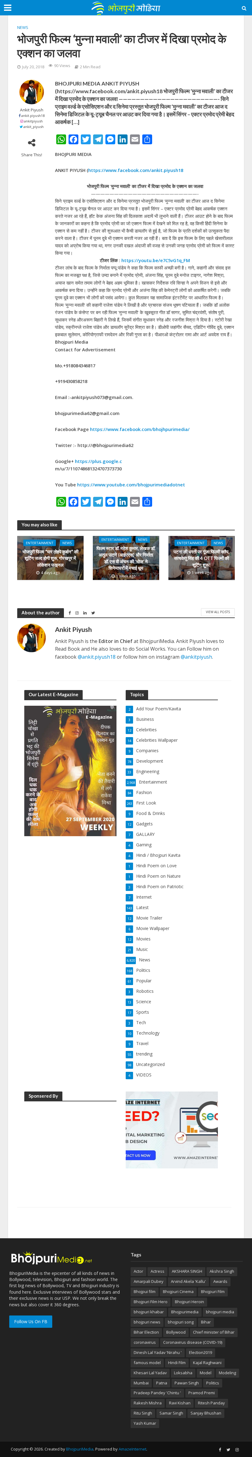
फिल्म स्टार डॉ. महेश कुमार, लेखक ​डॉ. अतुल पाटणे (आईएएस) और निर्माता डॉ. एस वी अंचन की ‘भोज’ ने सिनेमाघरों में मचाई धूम (126, 558)
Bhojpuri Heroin (189, 1301)
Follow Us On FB (30, 1321)
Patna (161, 1383)
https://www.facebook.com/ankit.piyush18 (135, 170)
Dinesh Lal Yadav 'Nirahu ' (158, 1352)
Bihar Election (146, 1332)
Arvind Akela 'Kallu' (188, 1281)
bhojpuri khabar (149, 1312)
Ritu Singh (143, 1413)
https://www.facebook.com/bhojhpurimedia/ (140, 429)
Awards (220, 1281)
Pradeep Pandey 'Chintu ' (157, 1392)
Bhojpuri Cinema (178, 1291)
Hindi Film (177, 1362)
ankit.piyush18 (33, 115)
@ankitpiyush (196, 656)
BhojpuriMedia (79, 1449)
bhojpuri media (220, 1312)
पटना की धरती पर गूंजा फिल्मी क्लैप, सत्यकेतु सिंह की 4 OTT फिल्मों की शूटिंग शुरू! (201, 558)
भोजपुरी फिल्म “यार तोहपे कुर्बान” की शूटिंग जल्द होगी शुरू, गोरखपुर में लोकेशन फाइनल (50, 558)
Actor (138, 1271)
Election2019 (200, 1352)
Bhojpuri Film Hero (150, 1301)
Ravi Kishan (180, 1403)
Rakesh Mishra (148, 1403)
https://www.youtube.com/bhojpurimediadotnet (131, 484)
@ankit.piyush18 (97, 656)
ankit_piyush (33, 126)
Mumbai (141, 1383)
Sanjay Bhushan (206, 1413)
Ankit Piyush (31, 110)
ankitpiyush (33, 121)
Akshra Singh (222, 1271)
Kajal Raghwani (207, 1362)
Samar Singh (171, 1413)
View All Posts (218, 612)
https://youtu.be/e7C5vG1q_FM (155, 260)
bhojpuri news (147, 1322)
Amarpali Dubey (148, 1281)
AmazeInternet (132, 1449)
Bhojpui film (145, 1291)
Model (205, 1372)
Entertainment (39, 543)
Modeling (227, 1372)
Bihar (206, 1322)
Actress (157, 1271)
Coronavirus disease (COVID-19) (192, 1342)
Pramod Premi (201, 1392)
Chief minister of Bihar (213, 1332)
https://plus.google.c (98, 461)
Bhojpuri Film (213, 1291)
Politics (212, 1383)
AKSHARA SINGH (187, 1271)
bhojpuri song (181, 1322)
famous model (147, 1362)
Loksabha (183, 1372)
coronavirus (145, 1342)
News (22, 27)
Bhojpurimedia (185, 1312)
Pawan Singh (187, 1383)
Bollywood (176, 1332)
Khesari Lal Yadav (150, 1372)
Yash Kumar (145, 1423)
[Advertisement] (70, 1145)
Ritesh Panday (211, 1403)
